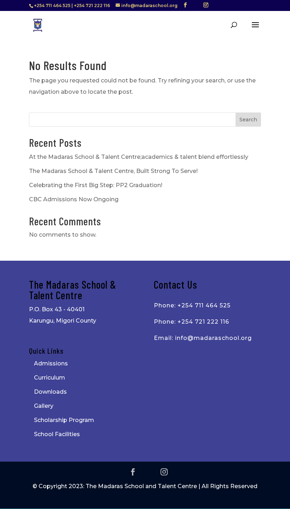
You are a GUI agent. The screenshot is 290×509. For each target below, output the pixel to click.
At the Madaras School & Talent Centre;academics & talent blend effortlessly (138, 157)
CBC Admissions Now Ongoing (73, 199)
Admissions (51, 363)
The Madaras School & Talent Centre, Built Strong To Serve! (113, 171)
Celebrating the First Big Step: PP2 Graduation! (95, 185)
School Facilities (57, 434)
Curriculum (49, 377)
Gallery (43, 406)
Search (248, 119)
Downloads (50, 391)
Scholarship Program (64, 420)
